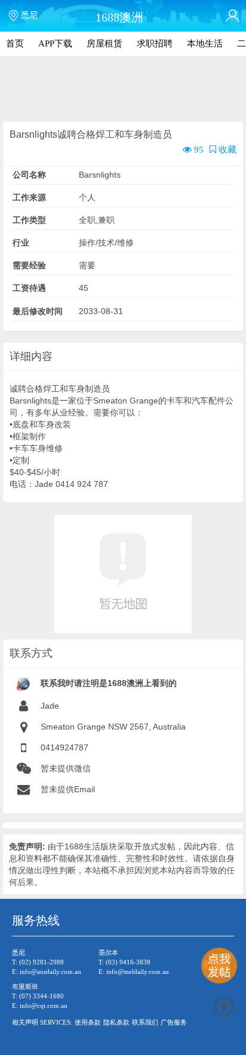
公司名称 (29, 174)
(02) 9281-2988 (41, 962)
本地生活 (205, 43)
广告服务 (174, 1022)
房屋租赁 (104, 43)
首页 (15, 43)
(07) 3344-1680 (41, 996)
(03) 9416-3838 (128, 962)
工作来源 (29, 197)
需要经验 (29, 265)
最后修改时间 (38, 311)
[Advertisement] (123, 89)
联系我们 (145, 1022)
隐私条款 (116, 1022)
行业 (21, 242)
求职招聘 (155, 43)
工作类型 (29, 220)
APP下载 (55, 43)
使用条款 (88, 1022)
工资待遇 (29, 288)
